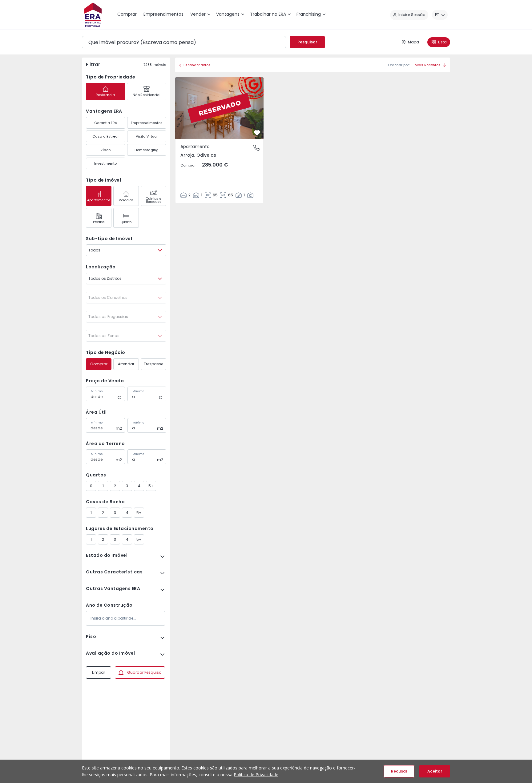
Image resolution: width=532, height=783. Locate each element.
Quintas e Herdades (153, 200)
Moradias (126, 200)
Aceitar (434, 771)
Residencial (105, 94)
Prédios (99, 222)
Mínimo (97, 391)
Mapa (413, 42)
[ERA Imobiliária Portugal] (93, 14)
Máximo (138, 391)
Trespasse (153, 364)
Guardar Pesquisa (144, 672)
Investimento (105, 163)
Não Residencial (146, 94)
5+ (151, 485)
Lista (442, 42)
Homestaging (147, 149)
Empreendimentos (147, 122)
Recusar (399, 771)
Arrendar (126, 364)
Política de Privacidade (256, 774)
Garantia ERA (105, 122)
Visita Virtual (147, 136)
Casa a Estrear (105, 136)
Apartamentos (99, 200)
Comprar (98, 364)
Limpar (98, 672)
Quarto (126, 222)
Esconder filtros (197, 64)
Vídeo (105, 149)
